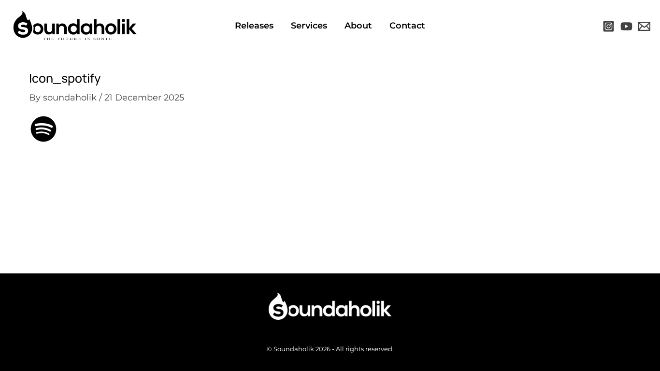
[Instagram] (609, 26)
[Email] (644, 26)
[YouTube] (626, 26)
